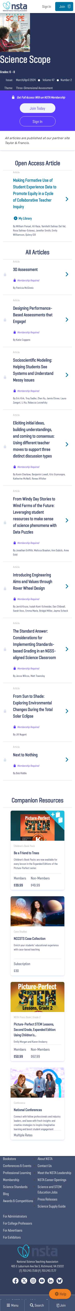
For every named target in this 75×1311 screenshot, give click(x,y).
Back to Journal (18, 19)
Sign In (46, 6)
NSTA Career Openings (52, 1179)
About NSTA (45, 1158)
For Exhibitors (12, 1237)
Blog (6, 1193)
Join (62, 6)
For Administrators (15, 1216)
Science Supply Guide (52, 1206)
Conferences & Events (17, 1165)
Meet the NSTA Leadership (54, 1172)
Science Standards (15, 1186)
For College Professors (17, 1223)
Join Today (37, 108)
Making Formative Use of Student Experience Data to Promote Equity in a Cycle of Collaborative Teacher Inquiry (34, 193)
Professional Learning (17, 1172)
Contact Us (45, 1165)
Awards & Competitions (18, 1200)
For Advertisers (12, 1230)
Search (39, 1305)
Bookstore (9, 1158)
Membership (11, 1179)
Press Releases (47, 1199)
